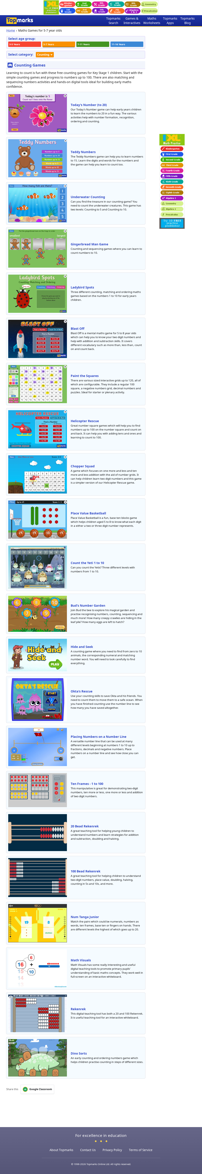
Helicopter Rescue (85, 421)
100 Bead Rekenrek (85, 871)
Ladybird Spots (82, 287)
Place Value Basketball (88, 513)
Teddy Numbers (83, 152)
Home (10, 30)
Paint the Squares (85, 376)
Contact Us (88, 1150)
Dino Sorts (79, 1053)
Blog (187, 20)
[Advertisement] (172, 83)
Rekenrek (78, 1009)
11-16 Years (118, 44)
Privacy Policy (112, 1150)
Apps (170, 20)
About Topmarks (61, 1150)
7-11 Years (83, 44)
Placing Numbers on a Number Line (98, 736)
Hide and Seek (82, 647)
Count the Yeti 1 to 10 (87, 563)
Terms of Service (140, 1150)
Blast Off (77, 328)
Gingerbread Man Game (89, 244)
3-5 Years (14, 44)
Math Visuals (81, 960)
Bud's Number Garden (88, 605)
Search (113, 20)
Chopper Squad (83, 466)
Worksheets (151, 20)
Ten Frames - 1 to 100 (87, 784)
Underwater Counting (88, 197)
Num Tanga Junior (85, 917)
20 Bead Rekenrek (85, 826)
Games (132, 20)
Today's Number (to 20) (89, 105)
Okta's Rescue (81, 691)
